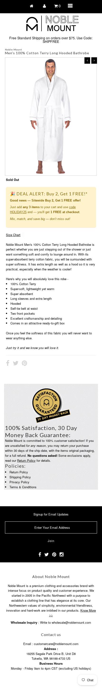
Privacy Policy (19, 482)
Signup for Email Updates (51, 514)
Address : (51, 648)
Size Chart (13, 235)
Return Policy (26, 460)
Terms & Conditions (23, 487)
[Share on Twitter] (16, 363)
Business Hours (51, 663)
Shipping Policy (20, 477)
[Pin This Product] (24, 363)
